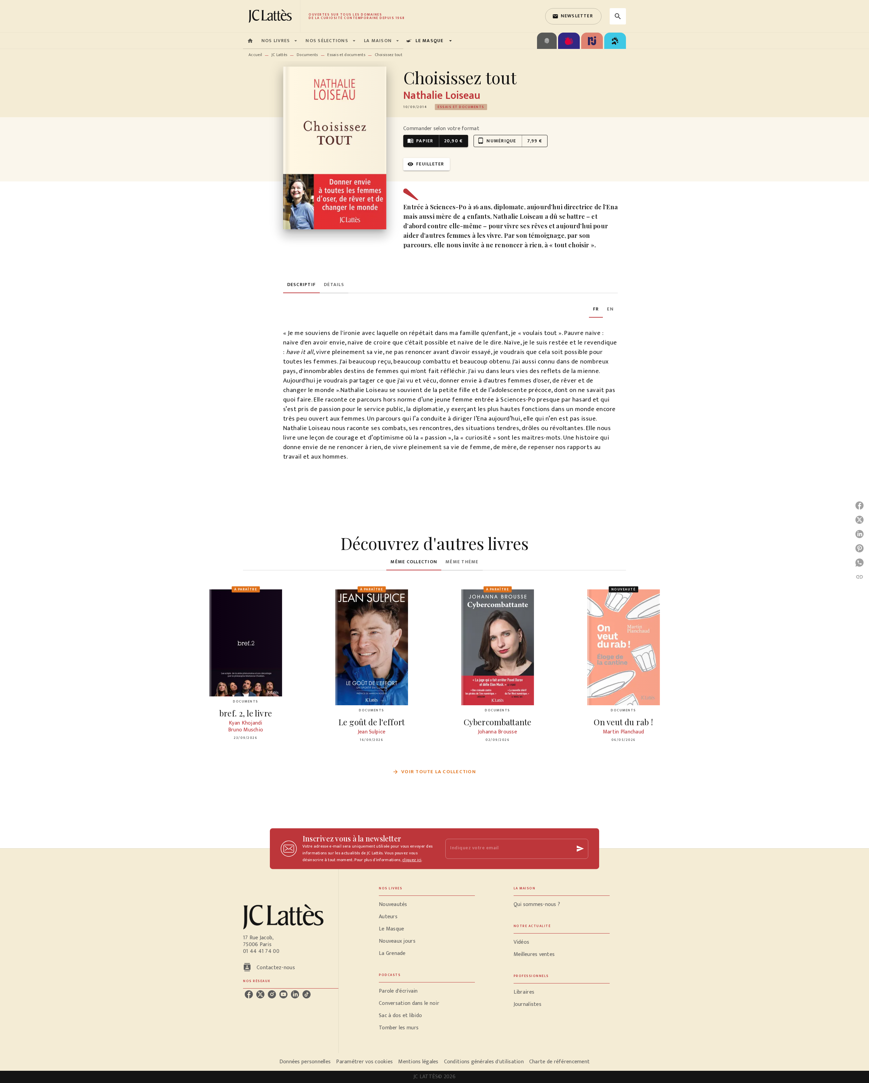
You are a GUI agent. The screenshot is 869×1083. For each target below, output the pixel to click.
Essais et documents (346, 54)
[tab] (250, 41)
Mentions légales (418, 1061)
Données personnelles (305, 1061)
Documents (307, 54)
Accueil (255, 54)
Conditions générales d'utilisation (484, 1061)
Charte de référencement (559, 1061)
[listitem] (249, 994)
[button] (573, 16)
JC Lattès (280, 54)
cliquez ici (411, 859)
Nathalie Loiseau (441, 96)
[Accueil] (271, 16)
